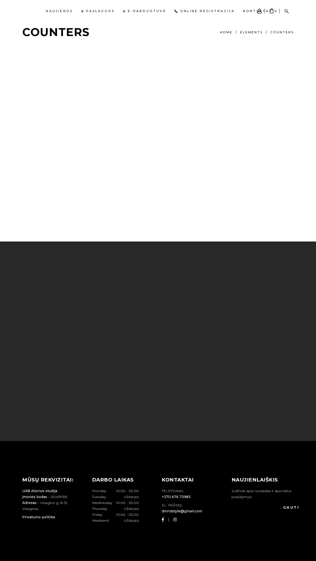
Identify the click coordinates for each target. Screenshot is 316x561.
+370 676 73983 (176, 497)
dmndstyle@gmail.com (182, 511)
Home (226, 32)
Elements (251, 32)
